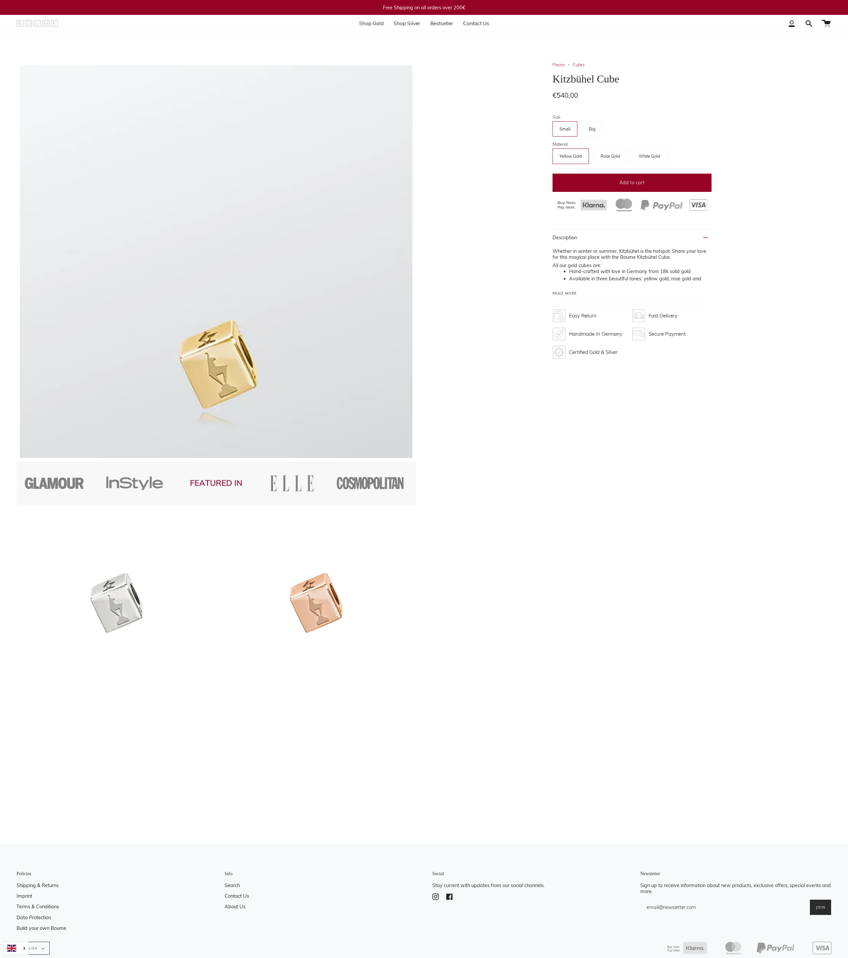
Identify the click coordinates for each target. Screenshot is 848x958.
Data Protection (34, 918)
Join (820, 907)
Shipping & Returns (38, 885)
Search (232, 885)
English (30, 948)
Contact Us (237, 896)
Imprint (24, 896)
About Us (235, 907)
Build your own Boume (41, 928)
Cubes (579, 64)
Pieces (559, 64)
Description (565, 238)
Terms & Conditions (38, 907)
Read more (565, 293)
